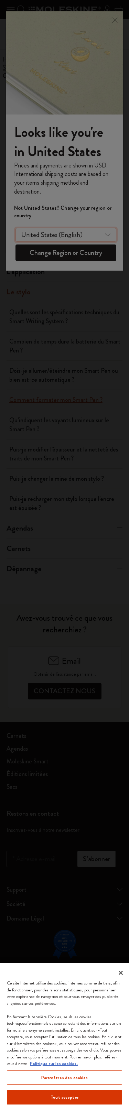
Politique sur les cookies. (54, 1063)
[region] (64, 1036)
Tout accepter (64, 1097)
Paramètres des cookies (64, 1077)
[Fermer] (120, 972)
